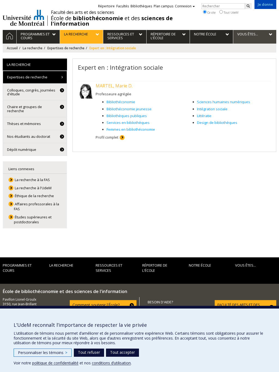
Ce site (211, 12)
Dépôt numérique (21, 149)
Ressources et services (109, 268)
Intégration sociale (212, 108)
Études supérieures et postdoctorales (32, 220)
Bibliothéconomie (121, 101)
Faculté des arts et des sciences (82, 12)
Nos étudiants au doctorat (28, 136)
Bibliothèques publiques (127, 115)
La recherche (33, 48)
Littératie (204, 115)
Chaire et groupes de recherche (24, 108)
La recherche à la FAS (32, 179)
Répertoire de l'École (154, 268)
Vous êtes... (245, 265)
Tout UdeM (230, 12)
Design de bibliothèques (217, 122)
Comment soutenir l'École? (96, 304)
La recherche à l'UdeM (33, 187)
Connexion (183, 6)
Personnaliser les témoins (42, 352)
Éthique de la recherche (34, 195)
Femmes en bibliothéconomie (131, 129)
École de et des (112, 21)
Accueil (12, 48)
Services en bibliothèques (128, 122)
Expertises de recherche (65, 48)
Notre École (200, 265)
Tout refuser (89, 352)
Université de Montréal (23, 18)
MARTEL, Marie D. (114, 86)
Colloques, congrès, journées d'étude (31, 92)
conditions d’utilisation (111, 362)
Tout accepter (122, 352)
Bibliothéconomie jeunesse (129, 108)
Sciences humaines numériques (223, 101)
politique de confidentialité (55, 362)
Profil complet (107, 137)
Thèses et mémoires (24, 123)
